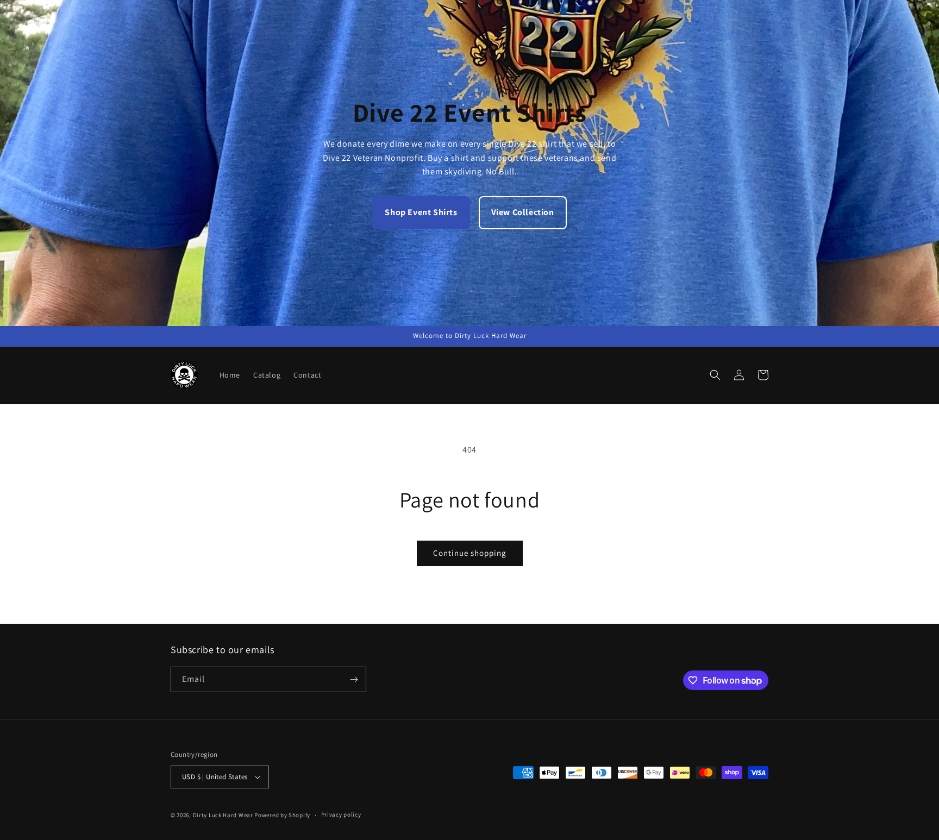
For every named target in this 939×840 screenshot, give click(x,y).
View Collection (522, 212)
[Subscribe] (354, 679)
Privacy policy (341, 814)
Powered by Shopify (282, 815)
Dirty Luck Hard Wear (223, 815)
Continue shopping (469, 553)
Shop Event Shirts (421, 212)
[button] (715, 375)
